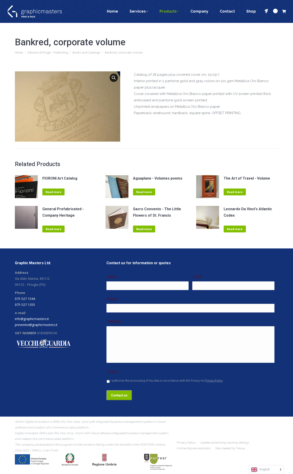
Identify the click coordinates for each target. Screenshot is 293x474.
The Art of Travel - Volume (247, 178)
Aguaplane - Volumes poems (157, 178)
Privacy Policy (214, 380)
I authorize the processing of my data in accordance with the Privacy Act (167, 380)
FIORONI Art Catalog (59, 178)
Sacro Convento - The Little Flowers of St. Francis (157, 212)
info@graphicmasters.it (32, 319)
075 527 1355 (25, 304)
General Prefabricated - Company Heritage (63, 212)
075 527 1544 (25, 298)
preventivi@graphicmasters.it (36, 325)
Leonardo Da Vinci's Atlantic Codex (248, 212)
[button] (114, 78)
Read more (53, 192)
